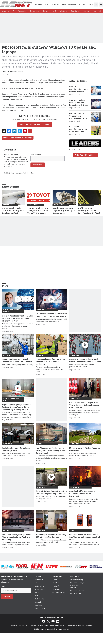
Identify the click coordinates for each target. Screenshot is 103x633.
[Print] (4, 131)
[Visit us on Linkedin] (57, 621)
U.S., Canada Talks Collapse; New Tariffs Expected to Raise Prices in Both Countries (84, 405)
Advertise (32, 625)
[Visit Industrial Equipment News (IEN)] (36, 566)
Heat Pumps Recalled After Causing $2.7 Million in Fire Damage (51, 535)
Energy (39, 444)
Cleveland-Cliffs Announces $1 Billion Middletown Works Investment (82, 493)
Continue (37, 165)
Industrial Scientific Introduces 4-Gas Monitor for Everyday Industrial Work (84, 537)
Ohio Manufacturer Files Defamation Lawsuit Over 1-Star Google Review (77, 102)
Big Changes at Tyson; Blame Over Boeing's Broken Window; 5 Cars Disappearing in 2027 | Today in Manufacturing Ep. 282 (16, 407)
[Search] (96, 5)
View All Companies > (85, 155)
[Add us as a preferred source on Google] (30, 131)
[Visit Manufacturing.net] (81, 566)
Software (6, 355)
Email (3, 586)
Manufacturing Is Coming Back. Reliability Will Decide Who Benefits (78, 116)
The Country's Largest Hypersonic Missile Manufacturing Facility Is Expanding (16, 537)
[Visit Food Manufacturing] (22, 566)
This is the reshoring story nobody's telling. (17, 365)
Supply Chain (75, 398)
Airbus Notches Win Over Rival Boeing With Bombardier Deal (13, 210)
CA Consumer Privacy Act (75, 625)
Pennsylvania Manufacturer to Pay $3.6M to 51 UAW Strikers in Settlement (78, 129)
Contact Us (23, 625)
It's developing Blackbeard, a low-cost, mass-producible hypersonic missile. (16, 543)
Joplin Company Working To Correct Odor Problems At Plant (89, 210)
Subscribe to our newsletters (34, 124)
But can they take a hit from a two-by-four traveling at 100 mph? (51, 498)
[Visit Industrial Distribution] (66, 566)
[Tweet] (20, 131)
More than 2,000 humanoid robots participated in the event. (81, 366)
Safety (81, 205)
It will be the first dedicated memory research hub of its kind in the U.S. (82, 454)
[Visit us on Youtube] (53, 621)
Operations (8, 205)
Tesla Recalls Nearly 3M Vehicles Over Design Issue (16, 449)
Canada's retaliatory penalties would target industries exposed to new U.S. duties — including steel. (84, 413)
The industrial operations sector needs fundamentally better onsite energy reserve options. (51, 458)
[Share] (9, 131)
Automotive (7, 444)
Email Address (36, 154)
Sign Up (7, 597)
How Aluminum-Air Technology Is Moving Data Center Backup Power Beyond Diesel (50, 450)
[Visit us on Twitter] (48, 621)
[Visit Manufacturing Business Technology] (95, 566)
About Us (14, 625)
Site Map (89, 625)
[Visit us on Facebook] (43, 621)
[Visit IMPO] (51, 566)
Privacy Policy (43, 625)
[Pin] (25, 131)
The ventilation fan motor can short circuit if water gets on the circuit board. (51, 541)
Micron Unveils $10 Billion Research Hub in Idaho (84, 449)
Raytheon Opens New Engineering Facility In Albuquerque (64, 210)
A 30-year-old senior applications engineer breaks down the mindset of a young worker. (17, 326)
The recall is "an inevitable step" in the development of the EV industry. (16, 454)
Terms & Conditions (57, 625)
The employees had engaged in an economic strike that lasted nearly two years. (49, 369)
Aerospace (6, 530)
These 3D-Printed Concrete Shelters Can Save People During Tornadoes (51, 492)
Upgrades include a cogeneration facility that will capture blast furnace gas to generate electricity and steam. (83, 501)
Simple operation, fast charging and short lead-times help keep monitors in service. (84, 543)
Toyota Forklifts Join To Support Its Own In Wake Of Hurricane (37, 210)
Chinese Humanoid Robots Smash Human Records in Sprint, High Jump (85, 360)
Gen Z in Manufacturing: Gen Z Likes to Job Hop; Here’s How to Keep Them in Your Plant (78, 89)
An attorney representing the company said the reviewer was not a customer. (51, 320)
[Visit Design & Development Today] (7, 566)
